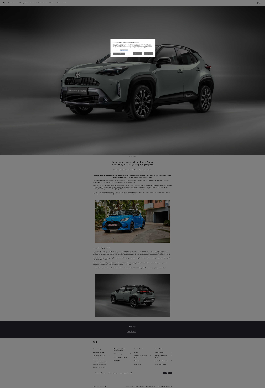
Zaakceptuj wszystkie (148, 53)
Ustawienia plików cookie (119, 53)
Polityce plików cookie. (124, 50)
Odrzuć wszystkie (137, 53)
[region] (132, 48)
